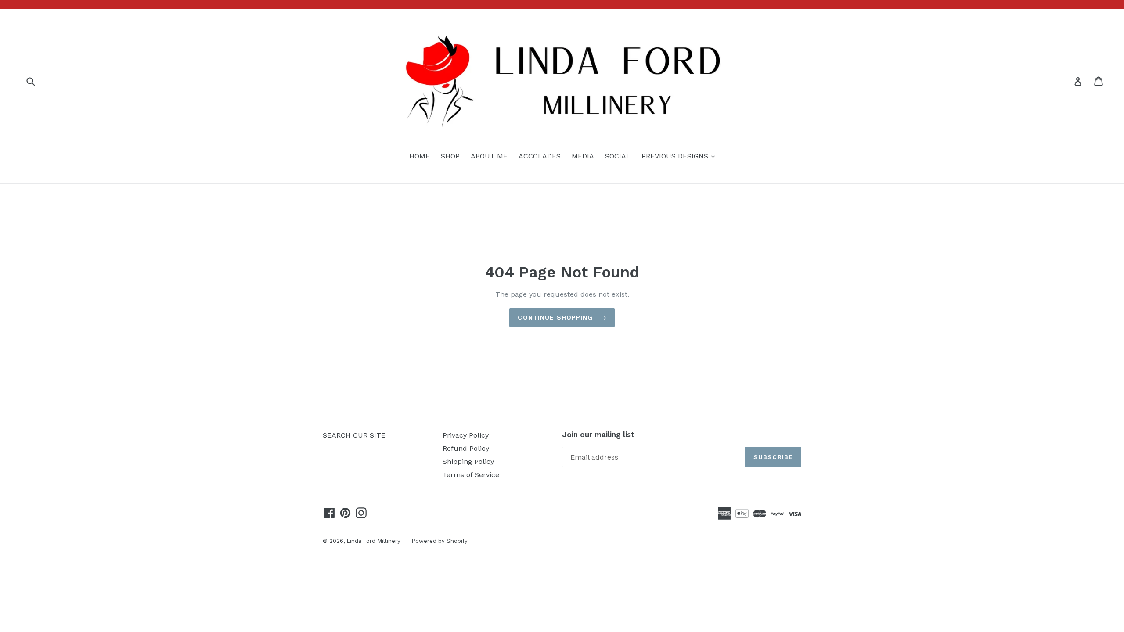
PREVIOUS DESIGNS (680, 155)
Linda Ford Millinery (373, 541)
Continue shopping (555, 317)
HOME (419, 156)
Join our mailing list (598, 434)
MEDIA (583, 156)
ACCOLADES (540, 156)
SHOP (450, 156)
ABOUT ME (489, 156)
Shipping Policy (468, 461)
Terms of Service (471, 474)
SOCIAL (617, 156)
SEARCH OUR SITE (354, 435)
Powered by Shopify (439, 541)
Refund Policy (466, 448)
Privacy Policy (466, 435)
